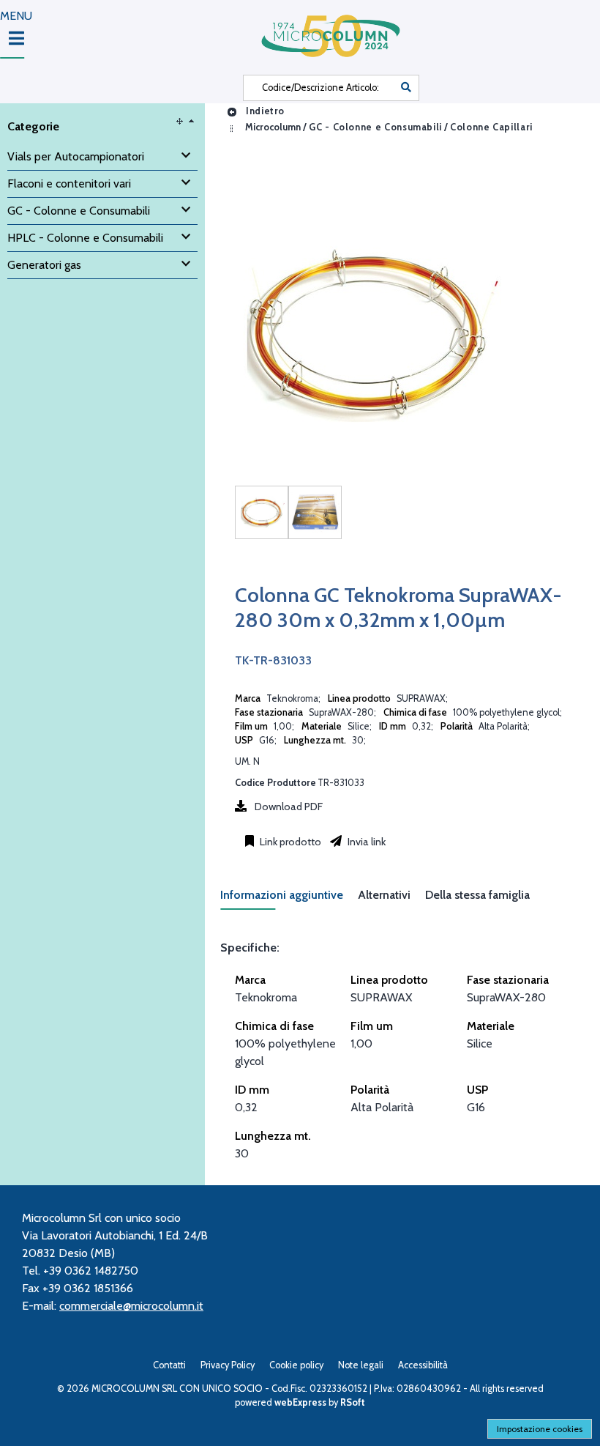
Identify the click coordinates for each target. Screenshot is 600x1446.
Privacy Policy (227, 1365)
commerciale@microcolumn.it (131, 1306)
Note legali (360, 1365)
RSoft (352, 1402)
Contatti (169, 1365)
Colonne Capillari (491, 127)
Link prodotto (289, 841)
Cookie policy (296, 1365)
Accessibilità (423, 1365)
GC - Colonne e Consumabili (375, 127)
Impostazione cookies (539, 1428)
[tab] (289, 899)
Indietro (264, 110)
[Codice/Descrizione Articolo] (406, 88)
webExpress (300, 1402)
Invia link (365, 841)
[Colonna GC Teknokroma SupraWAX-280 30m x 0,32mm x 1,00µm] (261, 512)
